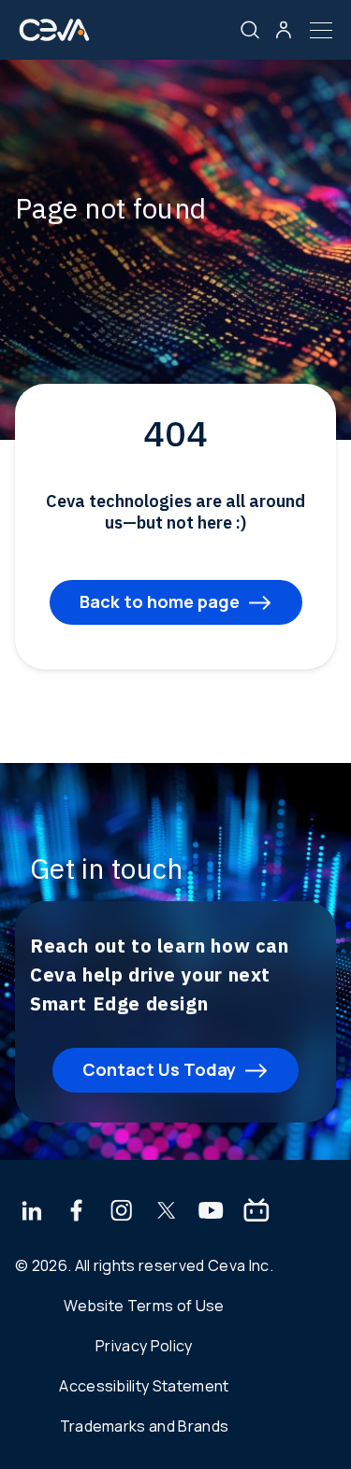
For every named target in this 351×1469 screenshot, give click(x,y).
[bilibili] (256, 1212)
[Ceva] (54, 37)
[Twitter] (166, 1212)
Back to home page (160, 601)
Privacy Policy (143, 1345)
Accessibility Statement (143, 1386)
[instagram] (121, 1212)
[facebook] (76, 1212)
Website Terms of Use (144, 1305)
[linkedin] (31, 1212)
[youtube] (211, 1212)
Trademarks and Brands (144, 1426)
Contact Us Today (159, 1069)
